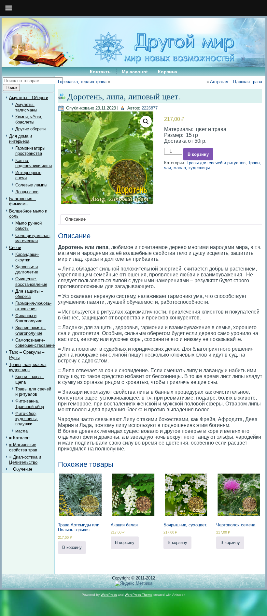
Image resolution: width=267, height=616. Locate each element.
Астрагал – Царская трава (236, 81)
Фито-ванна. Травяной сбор (29, 404)
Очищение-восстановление (31, 281)
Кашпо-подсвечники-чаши (33, 163)
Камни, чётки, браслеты (28, 119)
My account (135, 71)
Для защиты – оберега (29, 294)
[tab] (75, 219)
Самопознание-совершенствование (35, 343)
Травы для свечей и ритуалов (33, 392)
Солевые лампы (31, 185)
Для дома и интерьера (20, 139)
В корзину (198, 154)
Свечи (15, 247)
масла (21, 431)
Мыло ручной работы (28, 226)
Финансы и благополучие (28, 318)
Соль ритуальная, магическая (33, 238)
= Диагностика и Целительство (25, 460)
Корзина (167, 71)
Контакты (101, 71)
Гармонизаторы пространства (30, 151)
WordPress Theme (138, 594)
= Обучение (20, 469)
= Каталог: (19, 437)
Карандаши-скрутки (27, 257)
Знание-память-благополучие (30, 330)
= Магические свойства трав (23, 447)
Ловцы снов (26, 191)
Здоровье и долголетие (26, 269)
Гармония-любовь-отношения (33, 306)
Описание (75, 219)
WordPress (109, 594)
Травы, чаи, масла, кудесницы (28, 367)
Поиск (11, 87)
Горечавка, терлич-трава (82, 81)
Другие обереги (30, 128)
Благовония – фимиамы (22, 201)
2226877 (150, 108)
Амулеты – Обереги (28, 97)
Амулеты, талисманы (26, 107)
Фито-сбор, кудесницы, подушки (26, 419)
